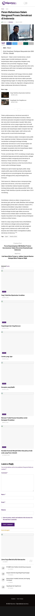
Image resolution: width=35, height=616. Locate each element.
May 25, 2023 (19, 22)
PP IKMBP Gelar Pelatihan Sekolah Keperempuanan (18, 567)
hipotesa (26, 603)
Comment (4, 473)
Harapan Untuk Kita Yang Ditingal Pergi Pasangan (17, 573)
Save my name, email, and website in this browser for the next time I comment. (18, 518)
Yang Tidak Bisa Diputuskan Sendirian (20, 93)
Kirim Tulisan (20, 598)
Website (3, 510)
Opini (7, 9)
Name (3, 494)
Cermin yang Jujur (6, 356)
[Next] (19, 109)
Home (2, 9)
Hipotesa (13, 603)
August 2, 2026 (14, 94)
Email (3, 502)
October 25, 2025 (6, 455)
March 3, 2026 (5, 422)
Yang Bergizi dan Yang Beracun (18, 100)
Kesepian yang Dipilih (8, 387)
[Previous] (16, 109)
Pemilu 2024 (13, 236)
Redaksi (11, 22)
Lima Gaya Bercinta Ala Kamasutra (13, 559)
